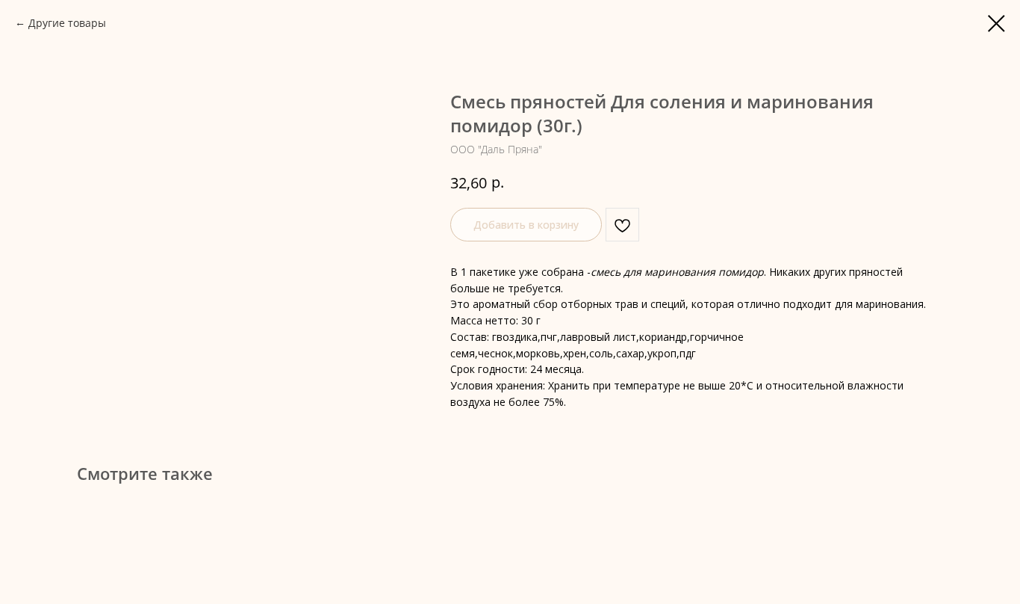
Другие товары (67, 23)
